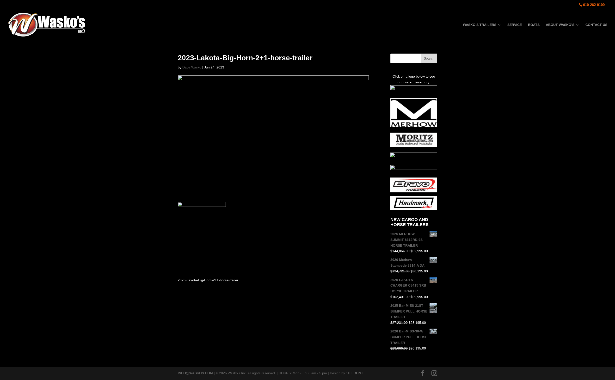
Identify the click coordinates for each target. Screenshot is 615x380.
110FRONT (354, 373)
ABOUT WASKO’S (560, 25)
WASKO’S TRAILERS (479, 25)
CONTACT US (596, 25)
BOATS (534, 25)
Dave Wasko (191, 67)
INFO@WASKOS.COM (195, 373)
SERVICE (514, 25)
